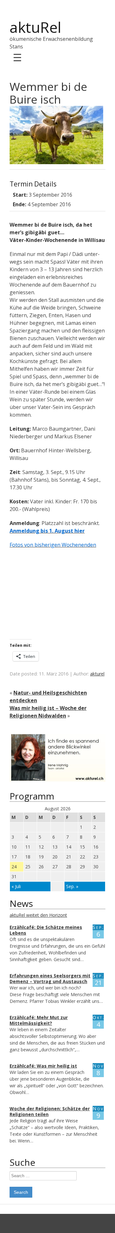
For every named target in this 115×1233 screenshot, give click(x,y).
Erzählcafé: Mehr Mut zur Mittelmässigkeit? (39, 1020)
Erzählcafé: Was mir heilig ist (43, 1066)
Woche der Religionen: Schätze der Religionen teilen (50, 1111)
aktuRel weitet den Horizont (38, 915)
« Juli (16, 886)
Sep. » (72, 886)
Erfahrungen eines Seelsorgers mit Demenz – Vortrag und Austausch (50, 978)
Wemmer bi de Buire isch (48, 93)
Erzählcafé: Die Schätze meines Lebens (46, 930)
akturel (97, 674)
